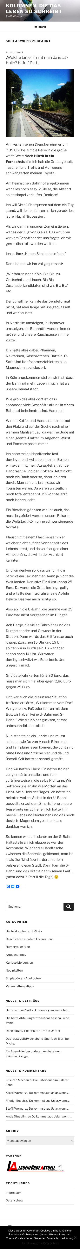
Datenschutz (14, 1200)
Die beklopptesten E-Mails (24, 931)
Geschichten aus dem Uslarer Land (30, 939)
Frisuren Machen (17, 1080)
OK (23, 1243)
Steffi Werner (15, 1093)
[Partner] (35, 1170)
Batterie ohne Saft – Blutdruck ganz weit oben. (37, 1010)
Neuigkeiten (14, 970)
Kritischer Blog (16, 954)
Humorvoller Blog (18, 947)
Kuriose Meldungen (19, 962)
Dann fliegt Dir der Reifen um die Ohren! (33, 1031)
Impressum (14, 1193)
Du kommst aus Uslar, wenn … (49, 1093)
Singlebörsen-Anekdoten (23, 978)
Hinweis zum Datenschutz (43, 1243)
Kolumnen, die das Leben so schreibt (34, 8)
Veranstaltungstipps (20, 986)
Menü (42, 26)
